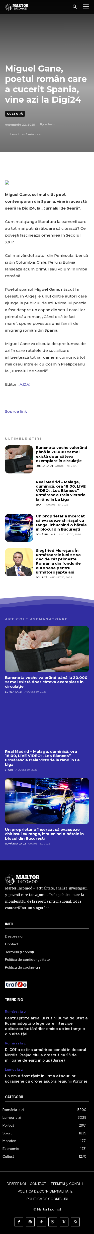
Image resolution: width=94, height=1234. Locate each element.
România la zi (46, 534)
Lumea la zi (44, 466)
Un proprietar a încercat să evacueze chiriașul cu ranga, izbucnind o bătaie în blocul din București (61, 523)
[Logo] (17, 7)
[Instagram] (30, 1222)
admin (50, 124)
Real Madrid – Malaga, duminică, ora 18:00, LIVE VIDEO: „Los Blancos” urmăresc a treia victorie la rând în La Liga (61, 490)
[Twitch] (52, 1222)
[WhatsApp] (75, 1222)
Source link (16, 411)
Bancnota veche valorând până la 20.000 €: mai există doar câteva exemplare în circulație (61, 454)
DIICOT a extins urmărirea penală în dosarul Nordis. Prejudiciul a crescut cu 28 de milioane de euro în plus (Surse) (45, 1055)
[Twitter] (64, 1222)
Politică (42, 577)
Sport (40, 504)
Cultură (15, 114)
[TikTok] (41, 1222)
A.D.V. (25, 384)
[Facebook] (19, 1222)
